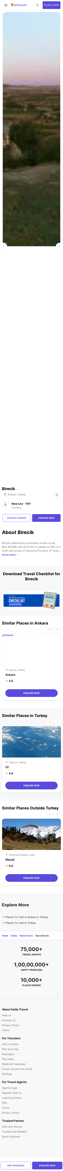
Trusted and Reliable (14, 1131)
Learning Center (11, 1097)
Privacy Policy (10, 1025)
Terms (5, 1030)
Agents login (9, 1087)
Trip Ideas (8, 1059)
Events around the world (17, 1069)
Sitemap (7, 1074)
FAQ (4, 1102)
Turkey (22, 494)
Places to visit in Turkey (21, 922)
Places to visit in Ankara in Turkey (27, 917)
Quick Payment (11, 1136)
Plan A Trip (51, 5)
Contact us (8, 1020)
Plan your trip (10, 1049)
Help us (6, 1015)
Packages (8, 1054)
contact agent (16, 518)
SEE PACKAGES (15, 1165)
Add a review (10, 1044)
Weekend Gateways (14, 1064)
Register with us (11, 1092)
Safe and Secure (12, 1126)
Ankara (12, 494)
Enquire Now (31, 693)
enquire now (47, 1165)
